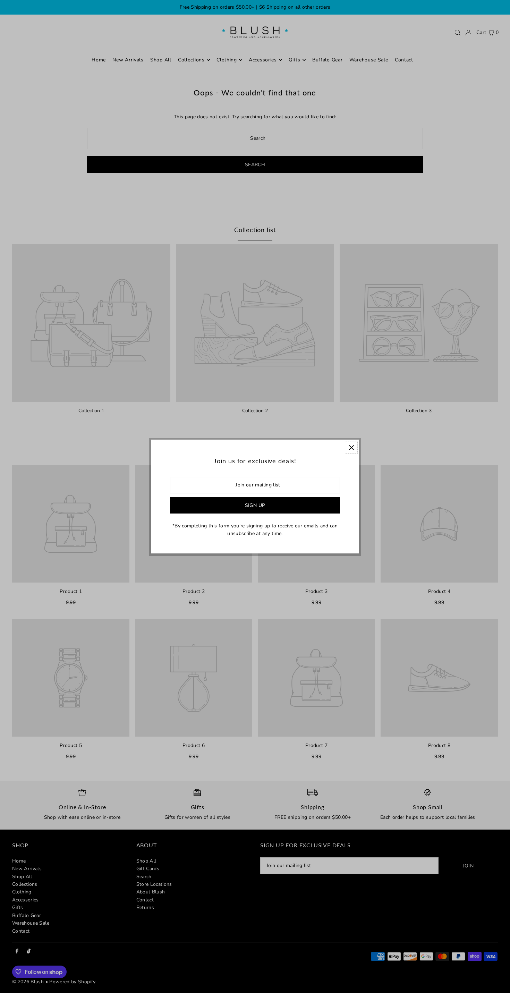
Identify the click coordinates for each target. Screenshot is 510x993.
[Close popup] (351, 447)
